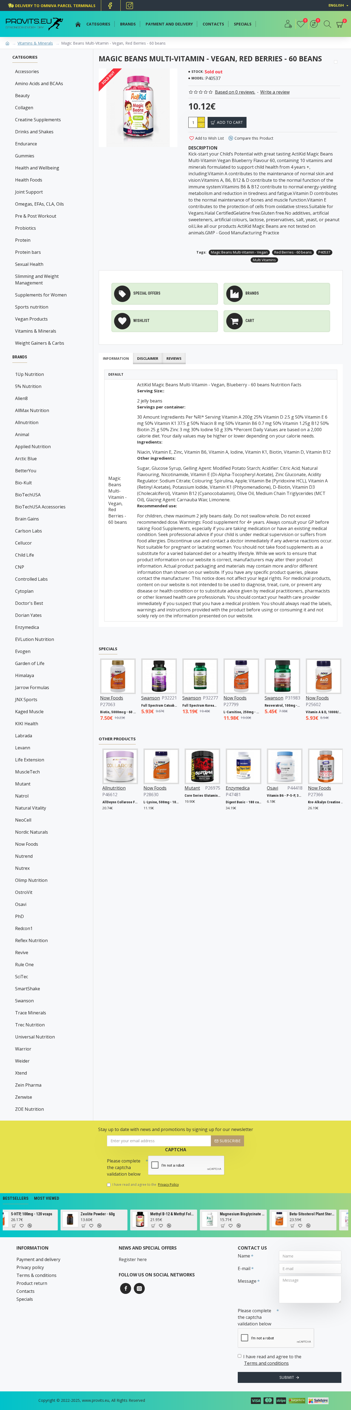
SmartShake (27, 989)
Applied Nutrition (33, 447)
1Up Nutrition (29, 374)
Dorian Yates (28, 615)
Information (116, 358)
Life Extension (29, 760)
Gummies (24, 156)
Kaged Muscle (29, 712)
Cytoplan (24, 591)
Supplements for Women (41, 295)
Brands (19, 357)
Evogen (22, 651)
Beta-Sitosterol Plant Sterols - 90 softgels (270, 1214)
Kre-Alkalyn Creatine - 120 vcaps (324, 802)
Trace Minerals (30, 1013)
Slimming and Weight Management (37, 279)
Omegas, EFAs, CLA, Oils (39, 204)
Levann (22, 748)
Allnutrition (26, 422)
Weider (22, 1061)
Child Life (24, 555)
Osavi (20, 904)
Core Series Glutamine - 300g (201, 795)
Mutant (22, 784)
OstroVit (23, 892)
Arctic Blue (26, 459)
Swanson (24, 1001)
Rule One (24, 965)
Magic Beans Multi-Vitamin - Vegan (239, 252)
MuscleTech (27, 772)
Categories (25, 57)
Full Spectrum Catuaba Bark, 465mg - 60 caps (146, 705)
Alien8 (21, 398)
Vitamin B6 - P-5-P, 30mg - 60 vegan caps (283, 795)
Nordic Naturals (31, 832)
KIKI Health (26, 724)
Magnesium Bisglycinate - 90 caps (200, 1214)
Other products (117, 738)
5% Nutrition (28, 386)
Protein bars (28, 252)
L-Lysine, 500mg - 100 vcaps (159, 802)
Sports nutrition (31, 307)
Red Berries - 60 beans (293, 252)
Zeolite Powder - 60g (56, 1214)
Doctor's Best (29, 603)
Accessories (27, 71)
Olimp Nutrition (31, 880)
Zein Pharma (28, 1085)
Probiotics (25, 228)
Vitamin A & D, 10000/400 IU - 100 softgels (311, 712)
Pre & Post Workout (35, 216)
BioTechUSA (28, 495)
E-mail (244, 1268)
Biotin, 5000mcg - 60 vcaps (105, 712)
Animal (22, 434)
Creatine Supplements (38, 120)
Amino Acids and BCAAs (39, 83)
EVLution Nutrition (34, 639)
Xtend (21, 1073)
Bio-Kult (23, 483)
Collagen (24, 108)
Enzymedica (27, 627)
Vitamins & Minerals (35, 43)
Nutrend (24, 856)
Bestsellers (16, 1198)
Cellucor (23, 543)
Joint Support (29, 192)
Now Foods (26, 844)
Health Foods (28, 180)
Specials (108, 648)
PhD (19, 916)
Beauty (22, 96)
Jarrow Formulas (32, 687)
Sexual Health (29, 264)
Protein (22, 240)
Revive (21, 952)
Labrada (23, 736)
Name (244, 1256)
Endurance (26, 144)
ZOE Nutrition (29, 1109)
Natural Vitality (30, 808)
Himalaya (24, 675)
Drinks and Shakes (34, 132)
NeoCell (23, 820)
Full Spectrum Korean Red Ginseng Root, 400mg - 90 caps (187, 705)
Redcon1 (24, 928)
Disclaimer (147, 358)
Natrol (22, 796)
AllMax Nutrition (32, 410)
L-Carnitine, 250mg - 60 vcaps (228, 712)
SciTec (21, 977)
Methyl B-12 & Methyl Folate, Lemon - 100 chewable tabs (131, 1214)
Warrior (23, 1049)
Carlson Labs (28, 531)
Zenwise (23, 1097)
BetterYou (25, 471)
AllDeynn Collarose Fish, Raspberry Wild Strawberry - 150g (118, 802)
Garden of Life (29, 663)
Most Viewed (46, 1198)
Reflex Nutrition (31, 940)
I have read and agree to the (145, 1184)
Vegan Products (31, 319)
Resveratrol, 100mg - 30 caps (269, 705)
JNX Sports (26, 700)
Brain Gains (27, 519)
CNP (19, 567)
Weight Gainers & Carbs (39, 343)
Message (247, 1281)
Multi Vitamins (264, 259)
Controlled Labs (31, 579)
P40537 (324, 252)
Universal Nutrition (35, 1037)
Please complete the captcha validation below (123, 1167)
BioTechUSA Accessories (40, 507)
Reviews (174, 358)
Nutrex (22, 868)
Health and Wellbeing (37, 168)
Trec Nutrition (30, 1025)
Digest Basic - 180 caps (242, 802)
